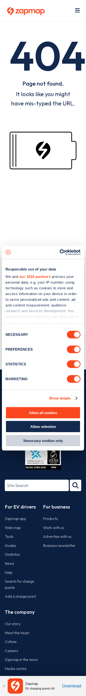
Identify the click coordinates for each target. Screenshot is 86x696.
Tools (9, 536)
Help (8, 572)
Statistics (12, 554)
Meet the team (17, 632)
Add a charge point (20, 596)
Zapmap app (15, 518)
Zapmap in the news (21, 659)
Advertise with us (57, 536)
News (9, 563)
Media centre (16, 668)
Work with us (53, 527)
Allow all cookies (43, 412)
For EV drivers (20, 507)
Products (50, 518)
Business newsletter (59, 545)
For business (56, 507)
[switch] (74, 349)
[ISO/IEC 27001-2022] (43, 458)
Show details (60, 398)
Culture (11, 641)
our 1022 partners (35, 277)
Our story (13, 623)
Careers (11, 650)
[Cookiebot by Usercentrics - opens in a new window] (61, 252)
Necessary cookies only (43, 440)
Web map (13, 527)
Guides (10, 545)
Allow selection (43, 427)
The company (20, 612)
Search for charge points (19, 584)
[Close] (3, 686)
